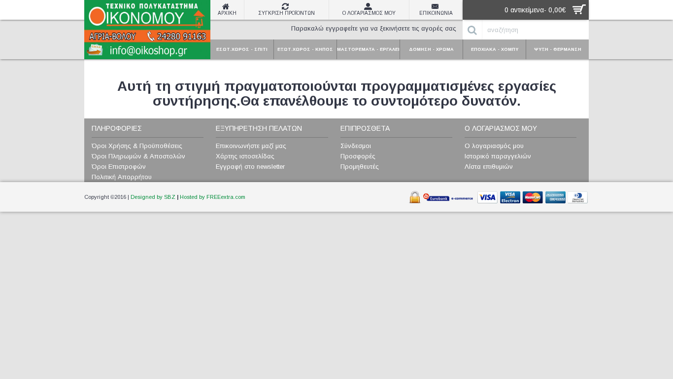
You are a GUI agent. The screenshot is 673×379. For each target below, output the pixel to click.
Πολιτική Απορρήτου (122, 177)
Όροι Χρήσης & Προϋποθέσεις (137, 146)
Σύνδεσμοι (355, 146)
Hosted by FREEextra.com (212, 197)
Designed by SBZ (153, 197)
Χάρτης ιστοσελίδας (245, 156)
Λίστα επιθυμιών (489, 166)
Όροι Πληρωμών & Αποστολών (138, 156)
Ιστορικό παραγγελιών (498, 156)
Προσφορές (357, 156)
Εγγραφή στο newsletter (250, 166)
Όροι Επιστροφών (119, 166)
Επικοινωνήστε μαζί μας (251, 146)
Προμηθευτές (359, 166)
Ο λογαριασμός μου (494, 146)
